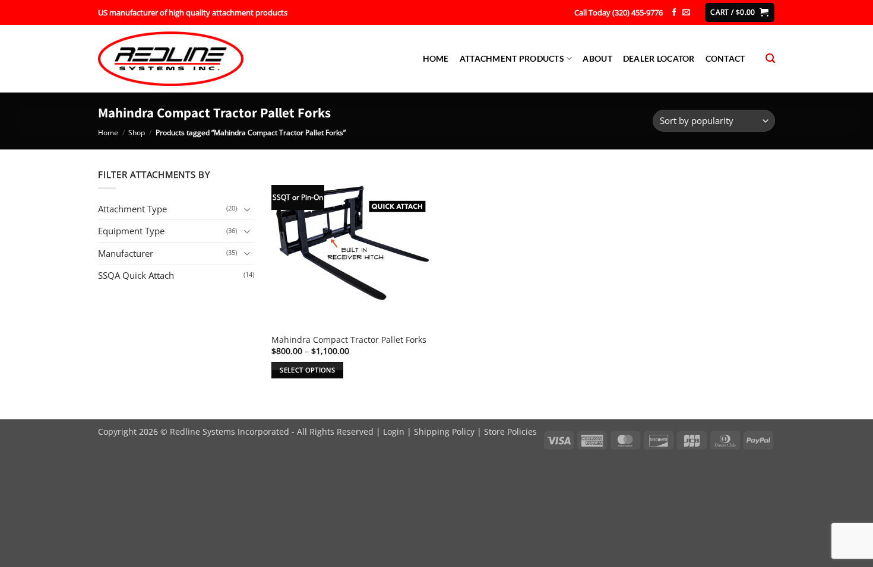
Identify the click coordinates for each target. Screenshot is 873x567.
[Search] (770, 59)
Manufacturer (125, 253)
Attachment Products (512, 58)
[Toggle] (247, 209)
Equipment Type (131, 231)
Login (393, 431)
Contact (725, 58)
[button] (739, 12)
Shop (136, 133)
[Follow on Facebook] (674, 12)
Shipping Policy (444, 431)
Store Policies (510, 431)
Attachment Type (132, 209)
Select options (307, 369)
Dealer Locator (659, 58)
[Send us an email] (686, 12)
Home (436, 58)
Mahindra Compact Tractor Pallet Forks (348, 340)
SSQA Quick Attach (136, 275)
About (597, 58)
